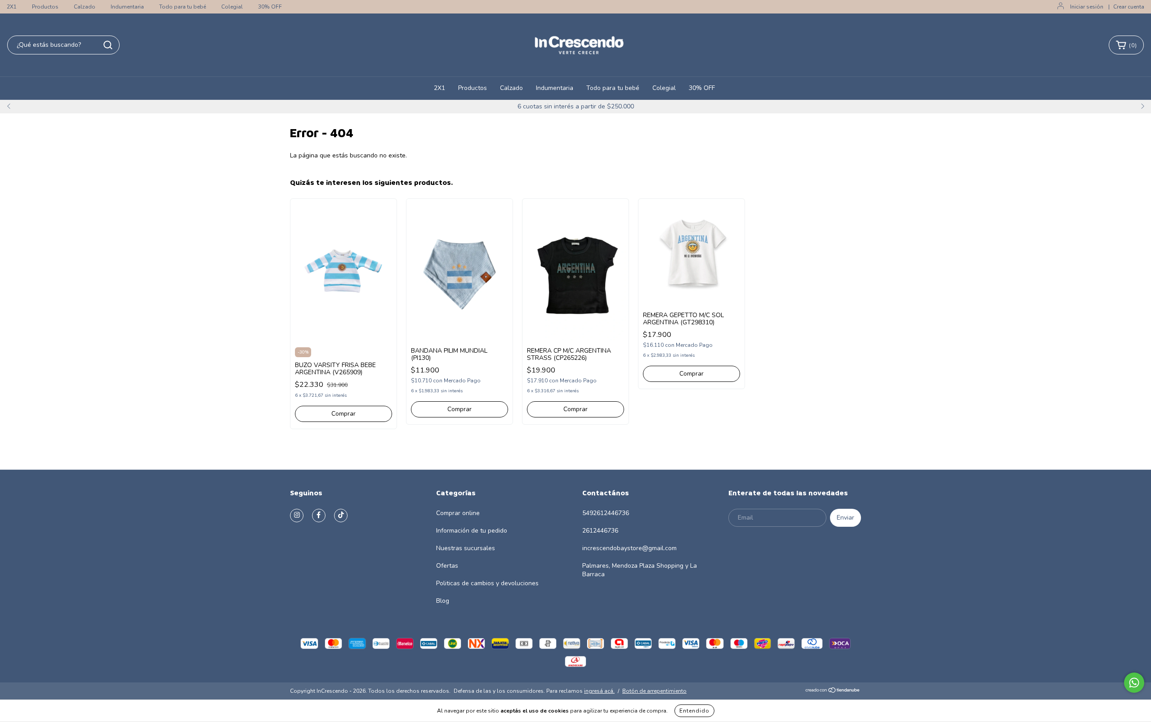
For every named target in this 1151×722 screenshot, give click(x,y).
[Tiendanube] (833, 691)
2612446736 (600, 530)
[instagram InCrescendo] (296, 515)
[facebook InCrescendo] (319, 515)
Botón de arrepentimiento (654, 691)
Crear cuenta (1128, 6)
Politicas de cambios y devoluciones (487, 583)
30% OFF (270, 6)
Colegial (232, 6)
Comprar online (458, 513)
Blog (442, 600)
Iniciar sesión (1086, 6)
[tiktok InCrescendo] (341, 515)
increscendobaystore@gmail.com (629, 548)
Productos (45, 6)
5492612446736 (605, 513)
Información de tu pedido (471, 530)
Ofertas (447, 565)
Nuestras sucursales (465, 548)
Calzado (84, 6)
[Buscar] (108, 45)
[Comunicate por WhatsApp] (1134, 683)
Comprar (343, 413)
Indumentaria (127, 6)
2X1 (12, 6)
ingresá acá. (599, 691)
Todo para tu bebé (182, 6)
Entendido (694, 710)
